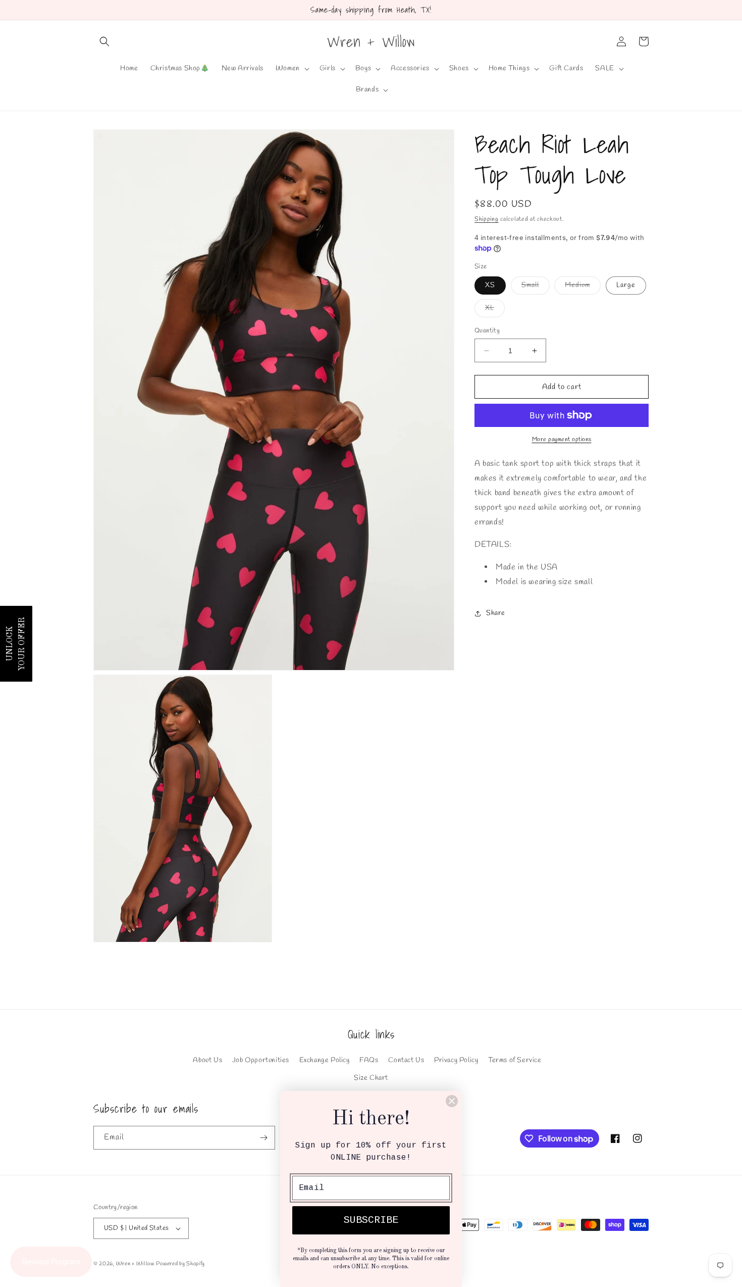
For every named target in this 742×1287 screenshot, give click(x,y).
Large (625, 285)
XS (490, 285)
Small (535, 287)
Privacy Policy (456, 1060)
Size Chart (371, 1078)
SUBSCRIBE (371, 1220)
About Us (207, 1060)
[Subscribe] (263, 1138)
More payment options (562, 440)
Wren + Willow (135, 1263)
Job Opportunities (260, 1060)
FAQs (368, 1060)
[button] (104, 41)
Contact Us (406, 1060)
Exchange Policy (324, 1060)
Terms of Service (515, 1060)
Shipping (486, 219)
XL (495, 310)
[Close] (452, 1101)
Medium (583, 287)
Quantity (487, 330)
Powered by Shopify (180, 1263)
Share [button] (495, 613)
